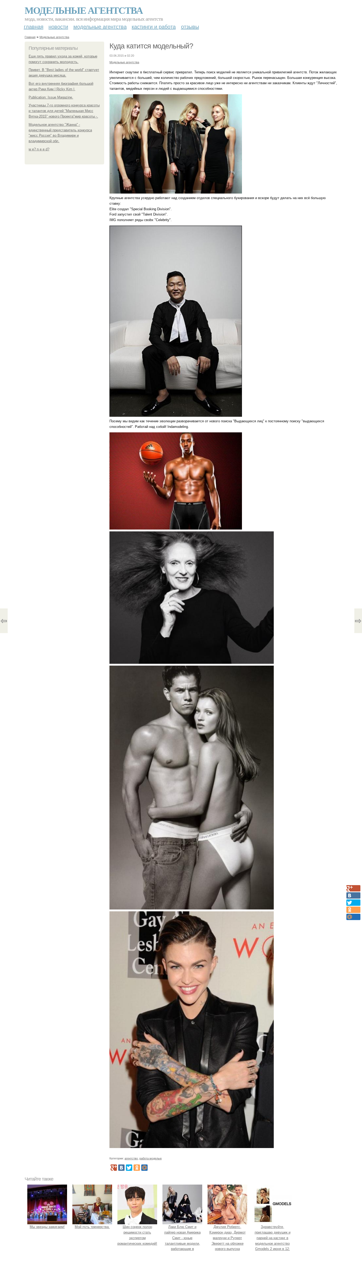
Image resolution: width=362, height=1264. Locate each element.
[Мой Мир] (144, 1167)
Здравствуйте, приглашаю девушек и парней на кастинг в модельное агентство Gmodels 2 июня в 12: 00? (272, 1240)
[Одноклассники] (137, 1167)
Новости (58, 27)
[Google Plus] (114, 1167)
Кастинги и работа (154, 27)
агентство (131, 1158)
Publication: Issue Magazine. (51, 97)
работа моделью (150, 1158)
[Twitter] (129, 1167)
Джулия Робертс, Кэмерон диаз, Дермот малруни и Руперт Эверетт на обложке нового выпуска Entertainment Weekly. (227, 1240)
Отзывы (190, 27)
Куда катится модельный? (151, 46)
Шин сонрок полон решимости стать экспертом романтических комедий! (137, 1235)
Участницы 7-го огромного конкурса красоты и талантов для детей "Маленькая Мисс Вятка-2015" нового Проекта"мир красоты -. (64, 110)
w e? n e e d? (39, 149)
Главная (33, 27)
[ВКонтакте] (121, 1167)
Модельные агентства (84, 10)
